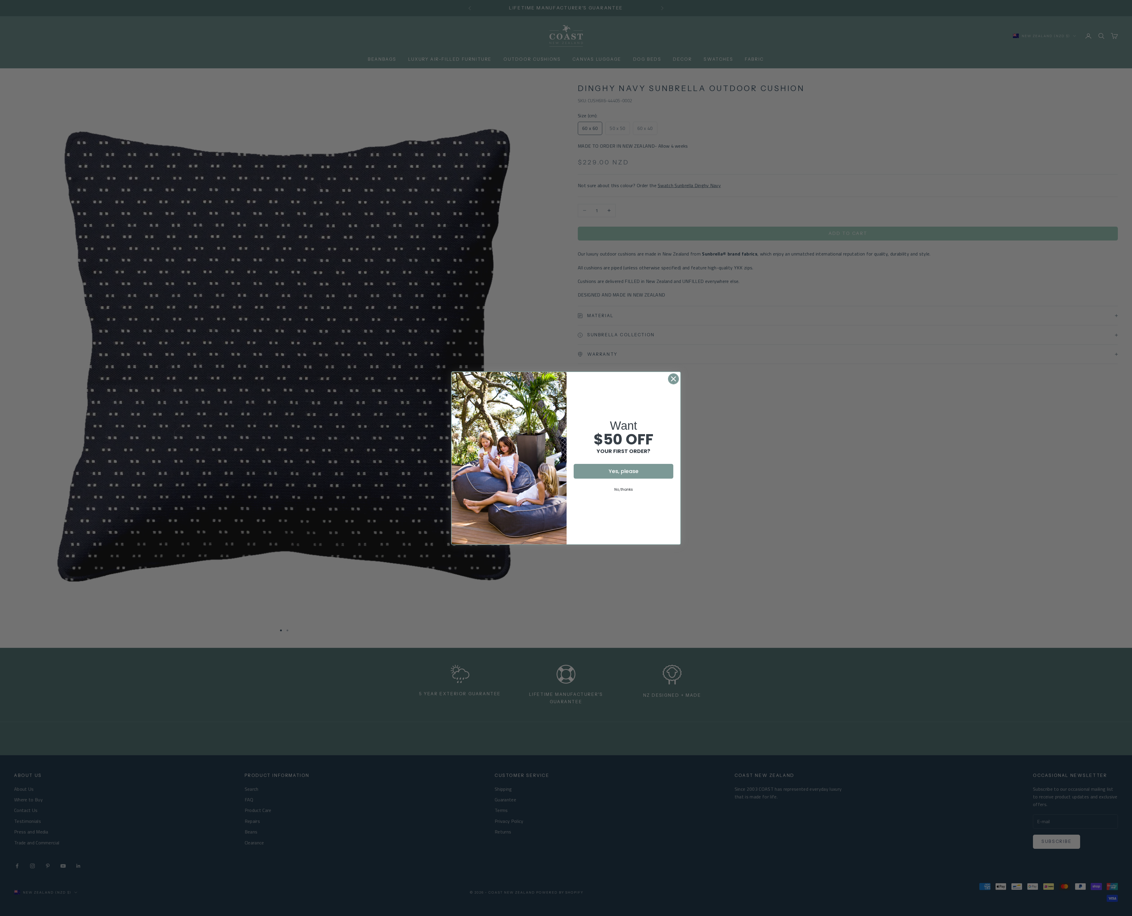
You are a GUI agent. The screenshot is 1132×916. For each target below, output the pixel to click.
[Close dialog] (673, 379)
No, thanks (623, 489)
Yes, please (624, 471)
